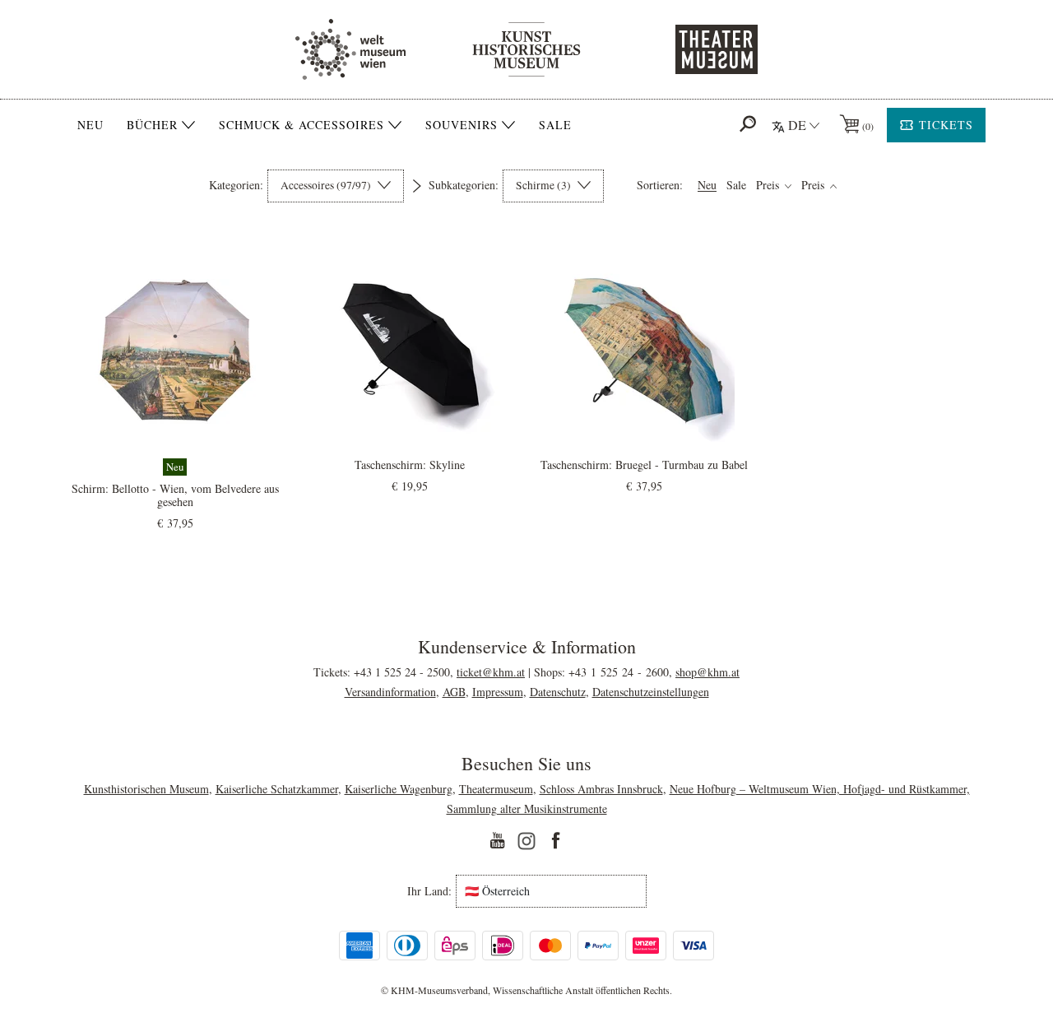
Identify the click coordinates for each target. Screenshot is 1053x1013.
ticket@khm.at (491, 672)
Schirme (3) (544, 185)
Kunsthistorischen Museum (146, 789)
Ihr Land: (429, 891)
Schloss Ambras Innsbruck (601, 789)
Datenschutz (558, 691)
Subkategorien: (464, 185)
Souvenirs (461, 125)
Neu (90, 124)
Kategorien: (236, 185)
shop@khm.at (707, 672)
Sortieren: (660, 185)
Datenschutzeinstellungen (650, 691)
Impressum (497, 691)
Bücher (152, 125)
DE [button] (797, 124)
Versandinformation (390, 691)
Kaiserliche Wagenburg (398, 789)
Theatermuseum (496, 789)
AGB (454, 691)
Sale (555, 124)
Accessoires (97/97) (327, 185)
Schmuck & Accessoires (301, 125)
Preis (769, 185)
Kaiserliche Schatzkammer (277, 789)
